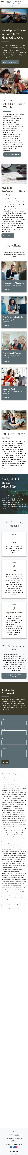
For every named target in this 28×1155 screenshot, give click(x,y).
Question (4, 748)
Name (3, 719)
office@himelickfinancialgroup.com (14, 1144)
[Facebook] (11, 1147)
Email (3, 729)
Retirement (14, 1154)
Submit (5, 762)
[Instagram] (16, 1147)
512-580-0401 (15, 1134)
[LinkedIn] (14, 1147)
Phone (3, 739)
